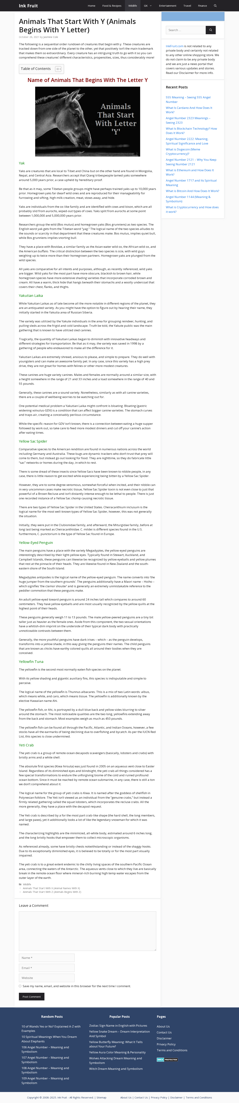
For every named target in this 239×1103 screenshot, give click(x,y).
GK (146, 5)
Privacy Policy (166, 1044)
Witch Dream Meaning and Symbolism (116, 1069)
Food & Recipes (111, 5)
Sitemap (101, 1097)
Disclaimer (164, 1038)
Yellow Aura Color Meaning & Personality (117, 1052)
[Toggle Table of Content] (56, 69)
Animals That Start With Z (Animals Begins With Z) (52, 892)
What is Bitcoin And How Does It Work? (192, 191)
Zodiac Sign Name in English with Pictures (118, 1026)
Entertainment (167, 5)
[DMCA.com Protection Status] (167, 1061)
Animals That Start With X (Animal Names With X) (51, 888)
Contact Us (164, 1032)
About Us (163, 1026)
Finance (202, 5)
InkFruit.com (174, 46)
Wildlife (132, 5)
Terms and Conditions (172, 1050)
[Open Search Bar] (215, 5)
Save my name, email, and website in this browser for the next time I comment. (77, 986)
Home (91, 5)
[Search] (211, 30)
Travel (187, 5)
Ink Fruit (28, 6)
